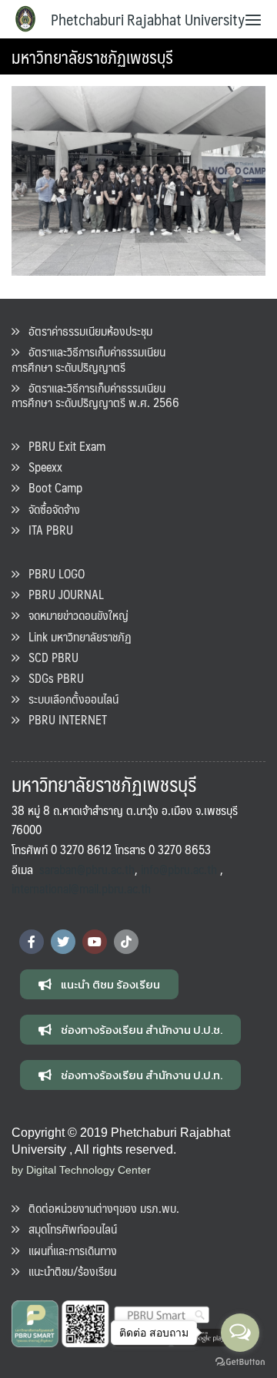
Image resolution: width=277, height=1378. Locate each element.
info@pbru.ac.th (179, 869)
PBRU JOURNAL (61, 594)
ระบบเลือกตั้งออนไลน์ (68, 698)
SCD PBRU (48, 657)
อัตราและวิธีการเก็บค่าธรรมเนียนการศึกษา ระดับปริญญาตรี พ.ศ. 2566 (95, 394)
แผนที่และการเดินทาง (68, 1250)
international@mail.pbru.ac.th (81, 888)
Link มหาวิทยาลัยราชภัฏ (75, 636)
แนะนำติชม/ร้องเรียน (67, 1270)
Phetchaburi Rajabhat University (148, 19)
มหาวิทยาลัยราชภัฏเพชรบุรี (92, 56)
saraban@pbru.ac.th (87, 869)
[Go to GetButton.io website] (240, 1362)
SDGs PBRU (51, 677)
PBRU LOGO (52, 573)
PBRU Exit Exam (62, 446)
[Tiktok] (126, 941)
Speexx (40, 466)
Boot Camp (50, 487)
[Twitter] (63, 941)
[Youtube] (94, 941)
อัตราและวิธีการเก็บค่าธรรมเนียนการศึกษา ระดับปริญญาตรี (88, 358)
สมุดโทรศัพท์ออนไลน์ (68, 1228)
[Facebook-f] (31, 941)
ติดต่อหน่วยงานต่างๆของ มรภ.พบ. (99, 1207)
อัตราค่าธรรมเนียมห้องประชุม (85, 330)
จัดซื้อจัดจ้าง (49, 509)
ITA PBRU (46, 529)
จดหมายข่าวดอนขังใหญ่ (73, 615)
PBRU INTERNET (63, 719)
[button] (99, 984)
